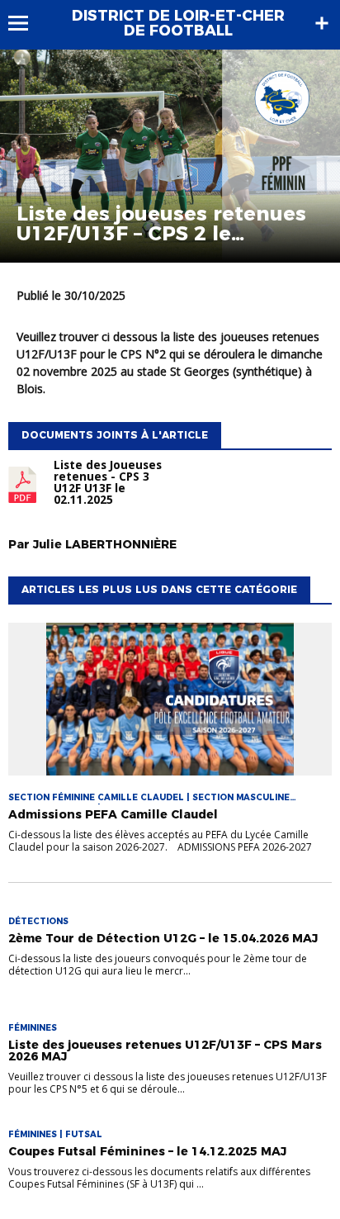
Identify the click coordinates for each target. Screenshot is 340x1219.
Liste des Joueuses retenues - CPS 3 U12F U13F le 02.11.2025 (108, 482)
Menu (26, 23)
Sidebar (322, 23)
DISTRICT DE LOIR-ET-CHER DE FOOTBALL (178, 23)
